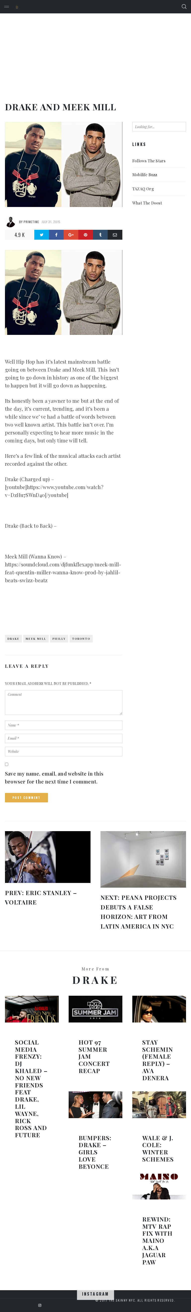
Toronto (81, 639)
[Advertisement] (95, 50)
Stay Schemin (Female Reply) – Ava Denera (157, 1060)
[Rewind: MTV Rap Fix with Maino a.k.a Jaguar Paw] (159, 1186)
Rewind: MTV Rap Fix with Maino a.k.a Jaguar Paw (157, 1240)
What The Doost (147, 202)
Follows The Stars (148, 160)
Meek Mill (36, 639)
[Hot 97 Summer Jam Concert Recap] (95, 1009)
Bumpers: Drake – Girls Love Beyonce (95, 1152)
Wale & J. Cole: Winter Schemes (158, 1148)
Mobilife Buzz (144, 174)
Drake (13, 639)
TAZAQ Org (143, 188)
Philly (59, 639)
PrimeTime (31, 222)
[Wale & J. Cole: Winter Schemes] (159, 1104)
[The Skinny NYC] (16, 6)
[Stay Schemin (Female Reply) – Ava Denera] (159, 1009)
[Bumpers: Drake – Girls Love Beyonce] (95, 1104)
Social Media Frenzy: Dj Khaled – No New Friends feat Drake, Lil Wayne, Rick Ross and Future (31, 1088)
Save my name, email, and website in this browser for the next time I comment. (54, 777)
